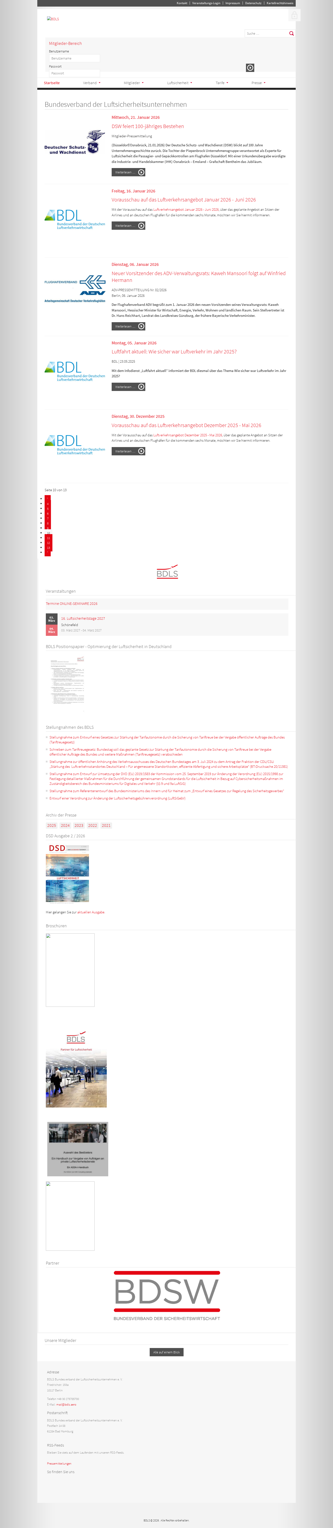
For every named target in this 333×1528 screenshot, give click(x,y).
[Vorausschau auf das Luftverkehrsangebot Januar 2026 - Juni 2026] (75, 249)
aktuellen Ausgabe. (91, 912)
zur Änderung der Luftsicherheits (112, 798)
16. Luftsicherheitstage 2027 (83, 618)
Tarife (220, 82)
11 (48, 538)
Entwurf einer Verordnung (68, 798)
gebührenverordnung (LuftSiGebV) (161, 798)
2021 (106, 825)
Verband (90, 82)
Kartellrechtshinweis (280, 3)
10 (48, 533)
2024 (65, 825)
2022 (92, 825)
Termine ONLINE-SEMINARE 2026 (72, 603)
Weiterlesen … (125, 172)
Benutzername (59, 51)
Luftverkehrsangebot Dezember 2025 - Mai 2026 (187, 435)
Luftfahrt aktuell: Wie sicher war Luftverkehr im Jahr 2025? (174, 351)
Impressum (232, 3)
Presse (257, 82)
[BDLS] (53, 19)
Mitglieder (132, 82)
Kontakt (182, 3)
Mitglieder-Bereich (65, 43)
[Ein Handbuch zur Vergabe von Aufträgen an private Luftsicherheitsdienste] (77, 1175)
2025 (51, 825)
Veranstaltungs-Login (206, 3)
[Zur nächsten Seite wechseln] (48, 552)
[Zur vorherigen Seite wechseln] (48, 499)
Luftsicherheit (177, 82)
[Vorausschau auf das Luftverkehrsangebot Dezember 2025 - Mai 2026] (75, 474)
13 (48, 548)
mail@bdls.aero (66, 1404)
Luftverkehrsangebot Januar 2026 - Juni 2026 (186, 209)
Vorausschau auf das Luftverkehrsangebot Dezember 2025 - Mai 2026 (186, 425)
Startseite (52, 82)
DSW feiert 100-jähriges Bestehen (148, 126)
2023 (79, 825)
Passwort (55, 66)
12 (48, 543)
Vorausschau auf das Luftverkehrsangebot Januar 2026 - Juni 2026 (184, 199)
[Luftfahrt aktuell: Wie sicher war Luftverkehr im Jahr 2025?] (75, 401)
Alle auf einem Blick (166, 1352)
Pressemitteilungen (59, 1463)
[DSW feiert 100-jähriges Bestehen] (75, 175)
